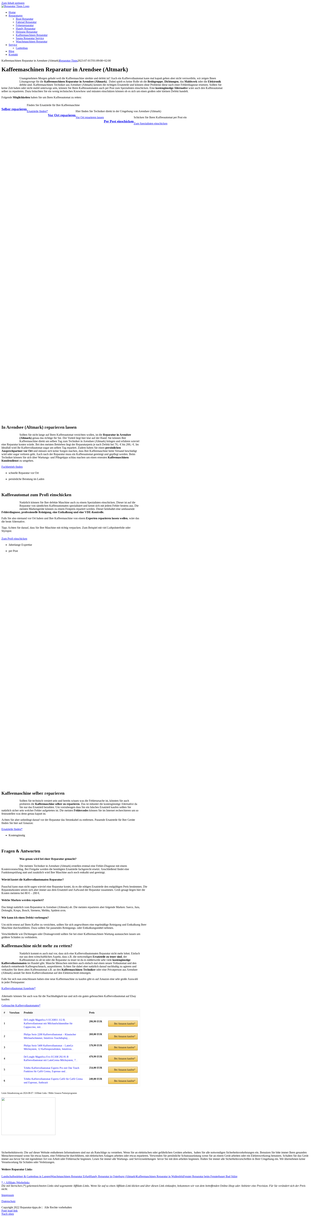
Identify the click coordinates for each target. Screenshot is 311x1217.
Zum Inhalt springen (12, 3)
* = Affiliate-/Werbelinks (15, 1182)
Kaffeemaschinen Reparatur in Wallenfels (159, 1176)
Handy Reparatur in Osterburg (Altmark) (113, 1176)
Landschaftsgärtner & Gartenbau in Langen (26, 1176)
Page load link (9, 1210)
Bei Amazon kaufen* (124, 1023)
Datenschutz (8, 1201)
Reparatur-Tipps (68, 60)
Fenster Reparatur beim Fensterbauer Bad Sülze (210, 1176)
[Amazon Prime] (94, 1025)
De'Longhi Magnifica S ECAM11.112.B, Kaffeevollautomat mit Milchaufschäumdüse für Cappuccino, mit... (48, 1023)
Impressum (7, 1195)
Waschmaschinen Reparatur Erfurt (70, 1176)
